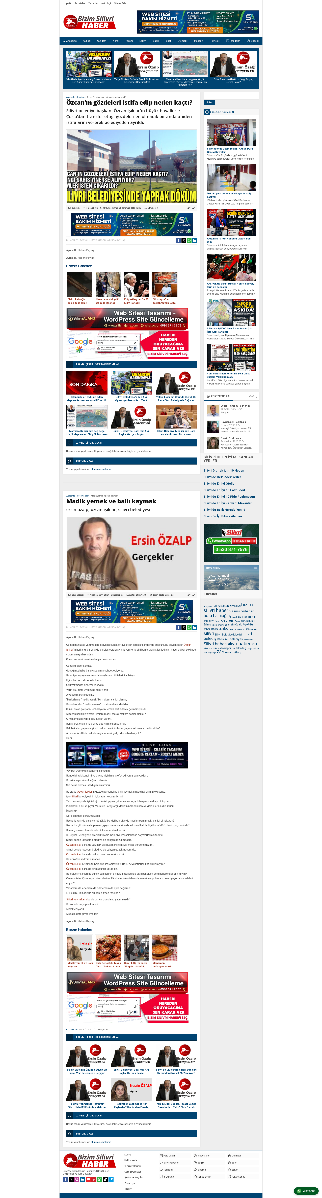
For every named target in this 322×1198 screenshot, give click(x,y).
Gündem (81, 97)
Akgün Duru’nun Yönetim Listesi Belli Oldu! (229, 240)
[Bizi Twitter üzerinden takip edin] (71, 1179)
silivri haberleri (241, 643)
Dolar (237, 621)
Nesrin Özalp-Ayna (231, 422)
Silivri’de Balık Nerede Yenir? (224, 510)
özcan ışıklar (232, 652)
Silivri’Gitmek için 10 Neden (224, 470)
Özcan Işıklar (84, 791)
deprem (227, 620)
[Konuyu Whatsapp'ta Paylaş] (189, 240)
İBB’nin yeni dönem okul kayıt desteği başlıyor (229, 195)
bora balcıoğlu (217, 615)
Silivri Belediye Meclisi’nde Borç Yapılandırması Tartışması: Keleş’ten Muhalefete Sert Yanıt (233, 82)
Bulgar (233, 617)
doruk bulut (247, 620)
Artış (210, 606)
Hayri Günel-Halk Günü (233, 405)
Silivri (74, 796)
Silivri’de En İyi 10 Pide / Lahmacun (229, 497)
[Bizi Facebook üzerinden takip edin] (65, 1179)
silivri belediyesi (233, 639)
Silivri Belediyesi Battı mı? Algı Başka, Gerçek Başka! (185, 80)
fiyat (246, 624)
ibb (213, 629)
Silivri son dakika (211, 648)
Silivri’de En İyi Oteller (220, 483)
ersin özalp (235, 624)
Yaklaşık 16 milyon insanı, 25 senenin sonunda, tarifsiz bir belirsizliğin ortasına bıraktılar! (236, 415)
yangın (213, 652)
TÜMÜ (251, 396)
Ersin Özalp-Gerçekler (163, 595)
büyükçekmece (243, 617)
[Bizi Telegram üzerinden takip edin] (111, 1179)
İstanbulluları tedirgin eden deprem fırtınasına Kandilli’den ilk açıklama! (87, 400)
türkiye (249, 649)
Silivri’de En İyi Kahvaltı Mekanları (228, 503)
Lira (247, 629)
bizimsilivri (234, 606)
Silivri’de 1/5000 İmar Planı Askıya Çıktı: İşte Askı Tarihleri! (230, 330)
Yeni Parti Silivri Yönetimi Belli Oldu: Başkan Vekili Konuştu (228, 375)
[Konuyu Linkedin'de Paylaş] (194, 240)
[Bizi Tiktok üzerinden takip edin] (105, 1179)
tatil (233, 648)
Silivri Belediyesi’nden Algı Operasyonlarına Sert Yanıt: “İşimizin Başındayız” (131, 400)
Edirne (207, 624)
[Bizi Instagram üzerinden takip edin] (76, 1179)
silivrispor (225, 648)
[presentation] (68, 66)
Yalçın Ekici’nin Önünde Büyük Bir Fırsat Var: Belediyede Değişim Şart (89, 80)
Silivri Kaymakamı (76, 899)
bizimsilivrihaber (241, 611)
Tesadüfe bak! (228, 447)
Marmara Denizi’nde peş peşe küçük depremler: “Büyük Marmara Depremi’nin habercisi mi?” (136, 82)
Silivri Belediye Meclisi (228, 634)
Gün (251, 624)
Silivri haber (215, 643)
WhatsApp (309, 1190)
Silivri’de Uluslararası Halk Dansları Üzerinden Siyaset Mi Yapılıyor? (176, 1071)
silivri (209, 633)
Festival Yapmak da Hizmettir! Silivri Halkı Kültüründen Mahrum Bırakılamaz (87, 1107)
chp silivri (209, 620)
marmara (253, 629)
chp (254, 616)
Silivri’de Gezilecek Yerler (222, 477)
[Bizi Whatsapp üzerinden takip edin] (99, 1179)
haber (207, 629)
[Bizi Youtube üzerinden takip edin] (88, 1179)
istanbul (222, 628)
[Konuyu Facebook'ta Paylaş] (178, 240)
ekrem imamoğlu (219, 625)
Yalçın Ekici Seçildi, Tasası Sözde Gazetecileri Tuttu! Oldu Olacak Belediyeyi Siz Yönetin (176, 1107)
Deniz (218, 621)
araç (206, 606)
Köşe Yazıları (83, 496)
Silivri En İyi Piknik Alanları (223, 516)
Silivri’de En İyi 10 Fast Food (224, 490)
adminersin (153, 208)
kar (231, 629)
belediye (222, 606)
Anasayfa (70, 97)
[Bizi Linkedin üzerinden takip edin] (82, 1179)
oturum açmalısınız (101, 469)
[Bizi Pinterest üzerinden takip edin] (93, 1179)
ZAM (221, 652)
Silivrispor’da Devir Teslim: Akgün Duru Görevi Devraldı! (230, 150)
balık (215, 606)
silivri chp (248, 639)
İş (240, 652)
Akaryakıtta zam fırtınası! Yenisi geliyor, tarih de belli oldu (230, 285)
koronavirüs (239, 629)
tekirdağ (241, 648)
